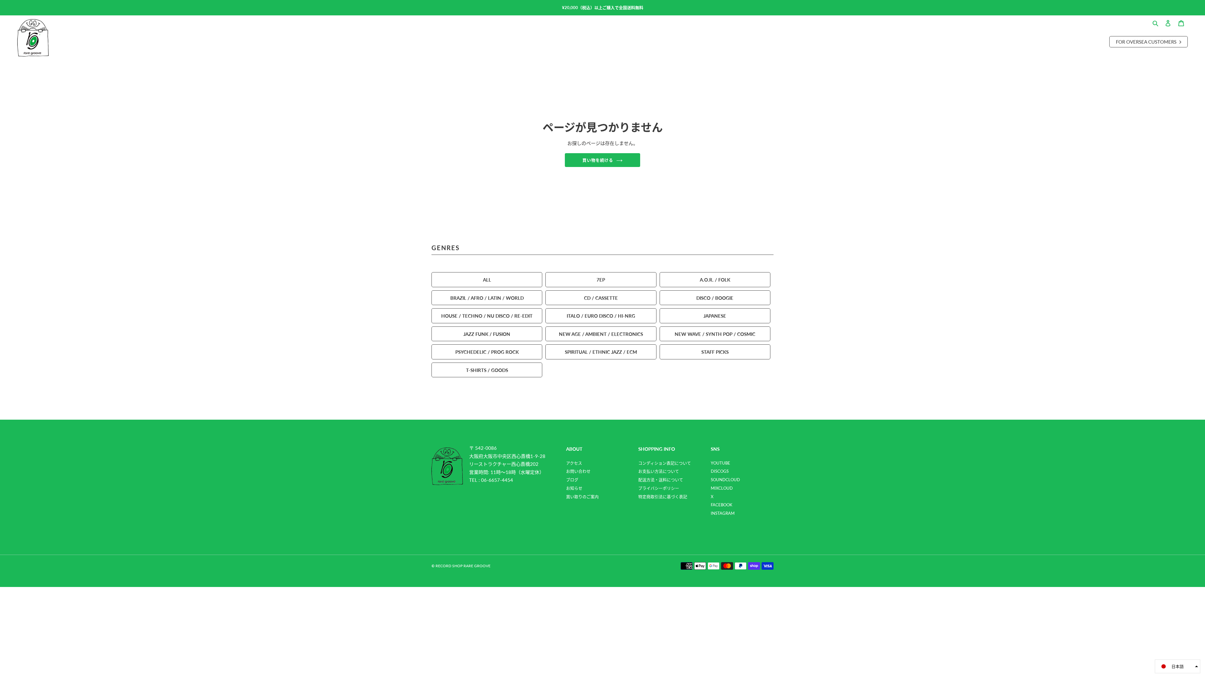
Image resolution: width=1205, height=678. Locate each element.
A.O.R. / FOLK (715, 279)
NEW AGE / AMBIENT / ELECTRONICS (601, 334)
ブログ (572, 479)
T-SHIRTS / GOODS (487, 370)
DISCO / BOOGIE (714, 297)
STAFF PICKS (715, 351)
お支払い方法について (658, 471)
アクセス (574, 463)
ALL (487, 279)
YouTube (720, 463)
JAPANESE (715, 315)
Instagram (723, 513)
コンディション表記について (664, 463)
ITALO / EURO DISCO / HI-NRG (601, 315)
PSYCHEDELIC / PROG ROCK (487, 351)
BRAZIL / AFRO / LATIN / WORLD (487, 297)
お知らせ (574, 488)
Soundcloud (725, 479)
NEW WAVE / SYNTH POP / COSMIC (715, 334)
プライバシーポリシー (658, 488)
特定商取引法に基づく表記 (662, 496)
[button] (1177, 666)
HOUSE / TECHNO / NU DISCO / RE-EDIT (487, 315)
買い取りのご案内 (582, 496)
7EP (601, 279)
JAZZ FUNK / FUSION (486, 334)
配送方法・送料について (660, 479)
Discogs (720, 471)
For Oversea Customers (1147, 41)
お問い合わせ (578, 471)
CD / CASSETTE (601, 297)
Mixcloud (722, 488)
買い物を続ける (597, 160)
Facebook (721, 505)
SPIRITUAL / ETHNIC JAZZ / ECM (601, 351)
